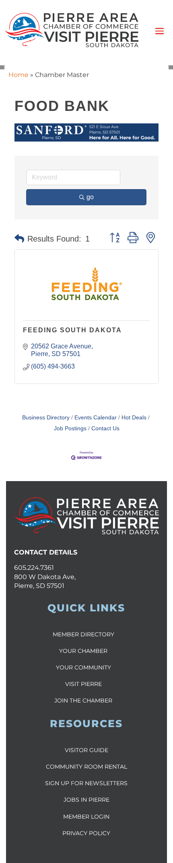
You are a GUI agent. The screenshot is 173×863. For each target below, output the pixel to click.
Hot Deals (134, 418)
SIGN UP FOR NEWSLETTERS (86, 783)
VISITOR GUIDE (86, 750)
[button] (19, 238)
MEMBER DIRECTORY (83, 634)
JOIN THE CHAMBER (83, 700)
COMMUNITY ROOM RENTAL (86, 766)
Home (18, 75)
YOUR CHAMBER (83, 651)
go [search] (90, 197)
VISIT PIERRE (83, 684)
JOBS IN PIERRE (86, 799)
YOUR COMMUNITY (83, 667)
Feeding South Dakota (72, 330)
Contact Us (105, 428)
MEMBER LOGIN (86, 816)
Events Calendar (95, 418)
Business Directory (46, 418)
